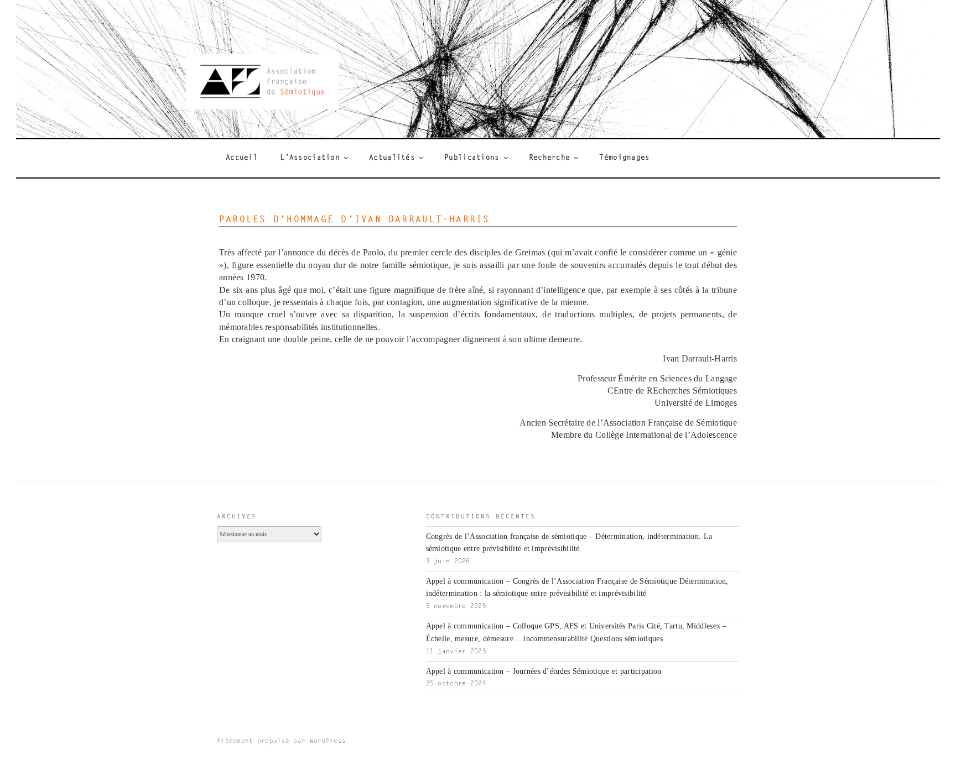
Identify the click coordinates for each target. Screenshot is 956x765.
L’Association (310, 158)
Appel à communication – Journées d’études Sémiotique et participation (544, 671)
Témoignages (624, 158)
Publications (471, 158)
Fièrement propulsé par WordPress (281, 741)
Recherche (549, 158)
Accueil (242, 158)
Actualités (392, 158)
